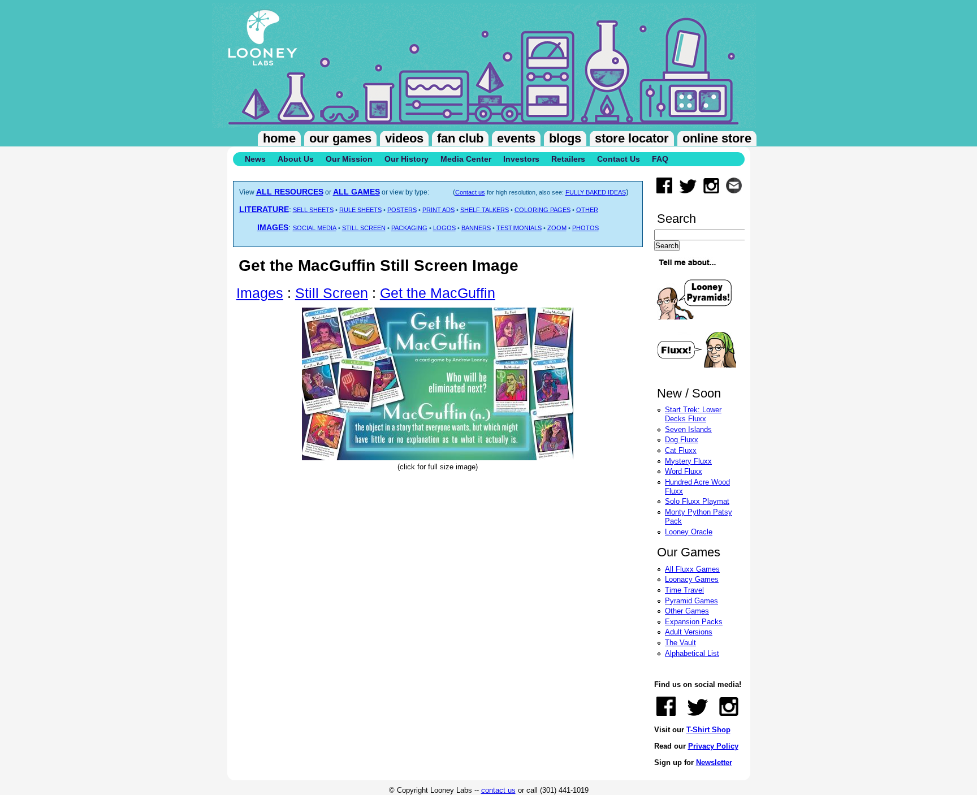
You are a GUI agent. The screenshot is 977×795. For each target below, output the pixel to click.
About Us (296, 158)
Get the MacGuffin (437, 293)
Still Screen (331, 293)
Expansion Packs (694, 621)
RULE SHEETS (360, 209)
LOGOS (444, 227)
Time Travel (684, 590)
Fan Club (460, 138)
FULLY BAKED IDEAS (595, 192)
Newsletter (714, 762)
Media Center (465, 158)
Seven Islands (688, 429)
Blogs (565, 138)
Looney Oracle (688, 532)
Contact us (470, 192)
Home (279, 138)
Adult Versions (688, 632)
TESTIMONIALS (519, 227)
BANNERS (476, 227)
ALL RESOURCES (289, 191)
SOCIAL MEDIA (314, 227)
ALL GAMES (356, 191)
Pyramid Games (691, 601)
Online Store (716, 138)
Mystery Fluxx (688, 461)
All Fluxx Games (692, 569)
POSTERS (402, 209)
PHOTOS (585, 227)
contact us (498, 790)
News (255, 158)
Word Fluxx (683, 471)
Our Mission (349, 158)
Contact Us (618, 158)
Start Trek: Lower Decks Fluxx (693, 414)
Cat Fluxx (681, 450)
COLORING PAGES (542, 209)
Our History (406, 158)
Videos (404, 138)
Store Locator (632, 138)
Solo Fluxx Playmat (697, 501)
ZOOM (557, 227)
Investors (521, 158)
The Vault (680, 642)
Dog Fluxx (681, 439)
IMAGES (272, 227)
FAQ (660, 158)
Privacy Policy (713, 746)
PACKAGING (409, 227)
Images (259, 293)
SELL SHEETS (313, 209)
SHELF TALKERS (484, 209)
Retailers (568, 158)
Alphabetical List (692, 653)
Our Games (340, 138)
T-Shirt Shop (708, 729)
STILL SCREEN (364, 227)
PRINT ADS (438, 209)
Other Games (687, 611)
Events (516, 138)
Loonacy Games (692, 579)
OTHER (587, 209)
